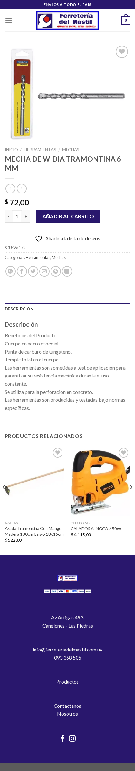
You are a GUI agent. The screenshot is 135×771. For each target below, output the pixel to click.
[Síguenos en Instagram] (72, 739)
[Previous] (4, 499)
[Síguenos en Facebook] (62, 739)
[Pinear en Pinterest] (56, 271)
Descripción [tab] (19, 308)
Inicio (11, 149)
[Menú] (8, 20)
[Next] (130, 499)
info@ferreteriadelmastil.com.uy (67, 649)
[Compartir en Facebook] (22, 271)
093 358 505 (67, 658)
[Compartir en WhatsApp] (10, 271)
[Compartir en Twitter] (33, 271)
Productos (67, 681)
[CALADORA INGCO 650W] (100, 482)
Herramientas (40, 149)
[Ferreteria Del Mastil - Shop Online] (67, 20)
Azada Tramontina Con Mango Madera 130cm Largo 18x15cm (34, 531)
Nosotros (67, 714)
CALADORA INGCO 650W (96, 528)
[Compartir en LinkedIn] (67, 271)
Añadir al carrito (68, 216)
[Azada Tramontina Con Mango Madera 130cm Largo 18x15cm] (34, 482)
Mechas (70, 149)
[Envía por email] (44, 271)
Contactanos (67, 706)
